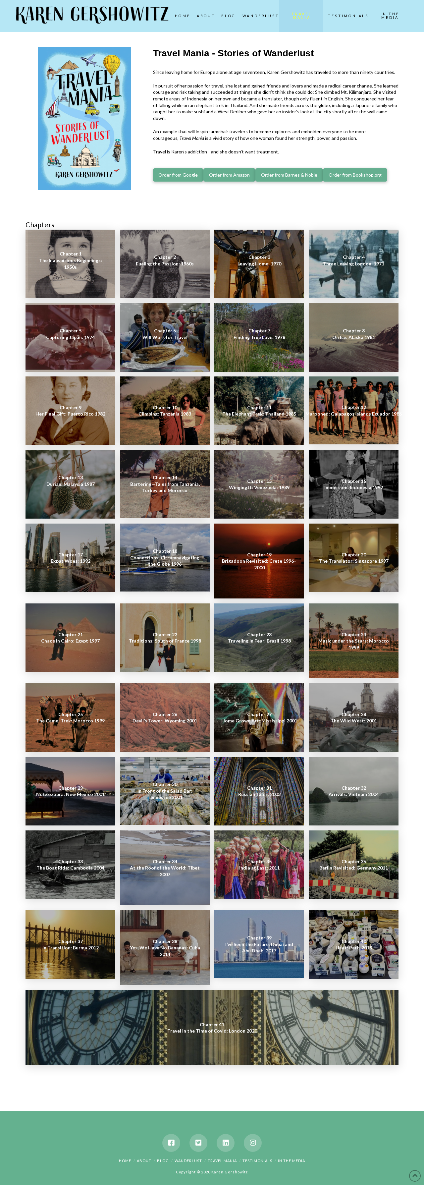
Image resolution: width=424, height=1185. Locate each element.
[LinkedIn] (226, 1143)
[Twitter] (198, 1143)
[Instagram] (253, 1143)
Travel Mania (222, 1160)
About (144, 1160)
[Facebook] (171, 1143)
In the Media (291, 1160)
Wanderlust (188, 1160)
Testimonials (257, 1160)
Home (125, 1160)
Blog (163, 1160)
